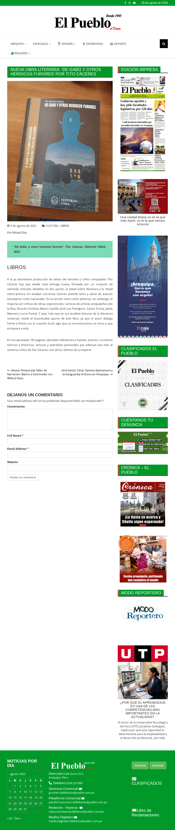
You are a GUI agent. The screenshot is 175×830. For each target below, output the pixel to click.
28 (9, 809)
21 (9, 803)
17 (25, 797)
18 (30, 797)
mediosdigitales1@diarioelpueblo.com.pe (75, 821)
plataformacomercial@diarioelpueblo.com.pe (78, 802)
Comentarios (16, 406)
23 (20, 803)
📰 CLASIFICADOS (147, 780)
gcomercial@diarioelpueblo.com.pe (71, 793)
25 (30, 803)
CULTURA (52, 226)
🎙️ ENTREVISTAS (92, 44)
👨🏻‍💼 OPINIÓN (65, 44)
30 (20, 809)
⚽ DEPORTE (118, 44)
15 (15, 797)
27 (40, 803)
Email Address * (18, 449)
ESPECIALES (40, 44)
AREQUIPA (17, 44)
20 (40, 797)
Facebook (125, 3)
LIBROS (64, 226)
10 (25, 792)
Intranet (140, 765)
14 (9, 797)
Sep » (17, 818)
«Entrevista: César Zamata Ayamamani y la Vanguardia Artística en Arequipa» (87, 372)
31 (25, 809)
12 (35, 792)
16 (20, 797)
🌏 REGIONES (19, 53)
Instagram (130, 3)
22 (15, 803)
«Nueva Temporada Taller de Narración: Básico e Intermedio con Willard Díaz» (30, 374)
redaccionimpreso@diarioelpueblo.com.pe (76, 811)
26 (35, 803)
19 (35, 797)
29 (15, 809)
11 (30, 792)
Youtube (134, 3)
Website (12, 462)
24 (25, 803)
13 (40, 792)
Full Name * (15, 436)
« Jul (9, 818)
